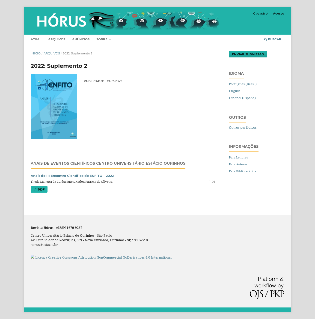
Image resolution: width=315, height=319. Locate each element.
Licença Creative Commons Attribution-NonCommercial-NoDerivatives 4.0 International (103, 257)
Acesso (278, 13)
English (234, 91)
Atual (36, 39)
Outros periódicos (242, 127)
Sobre (102, 39)
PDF (41, 189)
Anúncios (80, 39)
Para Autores (238, 164)
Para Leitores (238, 157)
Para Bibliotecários (242, 171)
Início (36, 53)
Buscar (274, 39)
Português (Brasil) (243, 84)
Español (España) (242, 98)
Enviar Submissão (248, 54)
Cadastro (260, 13)
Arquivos (56, 39)
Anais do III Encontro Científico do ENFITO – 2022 (72, 176)
